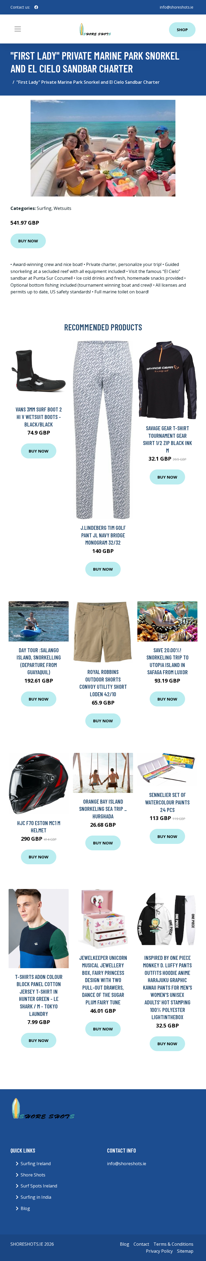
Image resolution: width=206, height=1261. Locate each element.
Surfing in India (36, 1197)
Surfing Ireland (36, 1164)
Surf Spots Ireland (39, 1186)
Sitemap (185, 1251)
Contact (141, 1244)
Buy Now (28, 240)
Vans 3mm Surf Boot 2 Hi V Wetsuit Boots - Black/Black (39, 416)
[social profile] (36, 7)
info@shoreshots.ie (176, 7)
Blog (25, 1208)
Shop (182, 29)
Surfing (44, 208)
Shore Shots (33, 1175)
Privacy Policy (159, 1251)
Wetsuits (62, 208)
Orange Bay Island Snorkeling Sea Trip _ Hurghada (103, 808)
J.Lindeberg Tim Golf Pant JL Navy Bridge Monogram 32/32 (103, 535)
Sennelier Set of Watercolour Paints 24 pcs (167, 802)
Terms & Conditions (173, 1244)
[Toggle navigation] (17, 29)
